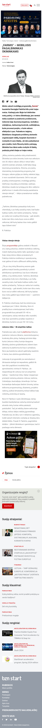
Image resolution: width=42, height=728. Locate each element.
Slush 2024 (18, 650)
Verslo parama (20, 647)
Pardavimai (7, 591)
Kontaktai (5, 698)
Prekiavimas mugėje (10, 615)
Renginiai (32, 628)
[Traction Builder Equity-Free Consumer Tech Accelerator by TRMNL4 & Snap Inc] (7, 633)
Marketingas (19, 525)
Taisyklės (5, 706)
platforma (27, 332)
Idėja (6, 480)
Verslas (5, 56)
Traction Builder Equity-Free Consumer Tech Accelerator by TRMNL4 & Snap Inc (26, 635)
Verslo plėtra (16, 480)
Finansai (18, 565)
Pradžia (4, 40)
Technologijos (9, 40)
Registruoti (8, 506)
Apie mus (5, 703)
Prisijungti (24, 5)
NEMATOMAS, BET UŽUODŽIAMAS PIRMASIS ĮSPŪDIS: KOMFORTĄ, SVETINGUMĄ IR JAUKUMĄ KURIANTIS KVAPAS (25, 534)
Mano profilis (7, 688)
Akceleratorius (21, 628)
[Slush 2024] (7, 647)
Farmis (35, 106)
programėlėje (12, 245)
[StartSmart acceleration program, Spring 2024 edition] (7, 659)
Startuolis (19, 546)
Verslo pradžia (8, 603)
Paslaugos (6, 695)
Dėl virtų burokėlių (9, 606)
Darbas (5, 700)
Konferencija (20, 645)
